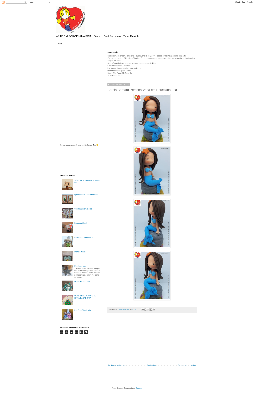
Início (60, 44)
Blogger (139, 388)
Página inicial (152, 365)
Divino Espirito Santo (82, 282)
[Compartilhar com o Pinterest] (153, 309)
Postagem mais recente (117, 365)
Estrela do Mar (80, 266)
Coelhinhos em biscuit (83, 209)
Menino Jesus (80, 252)
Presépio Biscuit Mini (82, 310)
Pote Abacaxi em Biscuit (83, 237)
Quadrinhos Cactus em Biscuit (86, 195)
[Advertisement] (152, 340)
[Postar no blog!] (145, 309)
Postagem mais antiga (187, 365)
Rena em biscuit (80, 223)
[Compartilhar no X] (148, 309)
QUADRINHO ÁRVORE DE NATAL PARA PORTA (85, 297)
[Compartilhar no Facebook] (150, 309)
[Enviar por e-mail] (142, 309)
